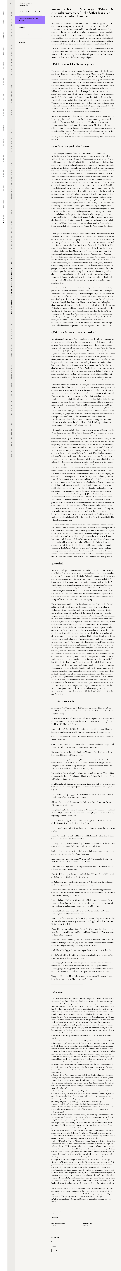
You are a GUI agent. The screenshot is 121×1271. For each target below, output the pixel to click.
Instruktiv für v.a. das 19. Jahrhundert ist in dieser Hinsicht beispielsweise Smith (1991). (81, 1036)
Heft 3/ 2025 (3, 66)
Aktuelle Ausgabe (3, 17)
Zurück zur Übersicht (59, 1212)
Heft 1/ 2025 (3, 81)
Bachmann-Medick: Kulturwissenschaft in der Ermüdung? (11, 229)
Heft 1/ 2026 (3, 35)
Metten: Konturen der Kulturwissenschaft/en (11, 61)
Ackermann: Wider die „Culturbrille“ (11, 138)
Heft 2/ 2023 (3, 143)
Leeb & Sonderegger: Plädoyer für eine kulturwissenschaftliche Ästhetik (11, 286)
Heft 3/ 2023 (3, 128)
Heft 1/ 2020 (3, 188)
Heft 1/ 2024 (3, 112)
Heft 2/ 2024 (3, 97)
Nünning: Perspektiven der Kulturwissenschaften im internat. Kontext (11, 390)
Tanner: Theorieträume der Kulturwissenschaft (11, 440)
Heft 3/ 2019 (3, 204)
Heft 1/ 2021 (3, 173)
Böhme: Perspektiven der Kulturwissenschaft (11, 101)
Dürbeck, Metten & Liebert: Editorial (11, 24)
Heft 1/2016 (3, 219)
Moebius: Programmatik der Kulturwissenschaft (11, 340)
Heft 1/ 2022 (3, 158)
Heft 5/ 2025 (3, 51)
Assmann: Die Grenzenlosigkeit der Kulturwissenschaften (11, 180)
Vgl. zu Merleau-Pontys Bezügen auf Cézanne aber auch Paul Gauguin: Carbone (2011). (81, 1200)
